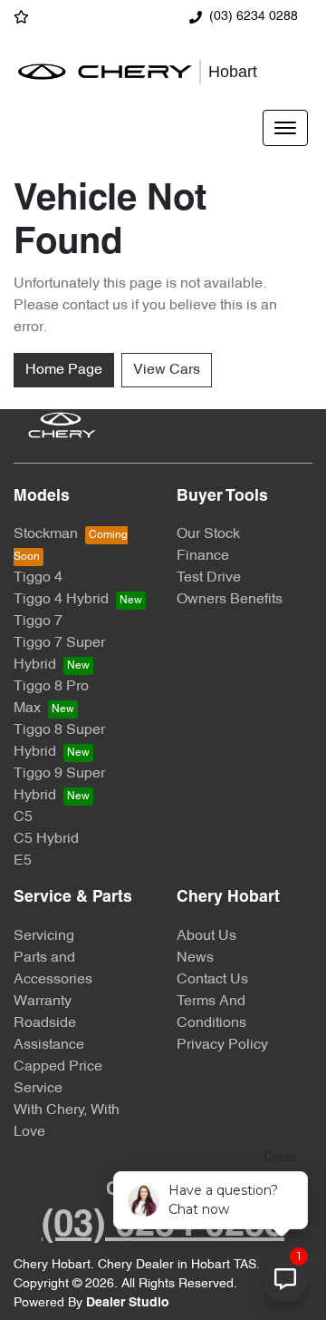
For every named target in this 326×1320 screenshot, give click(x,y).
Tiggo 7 (38, 621)
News (195, 958)
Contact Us (212, 980)
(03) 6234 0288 (253, 17)
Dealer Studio (127, 1303)
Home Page (63, 370)
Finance (203, 556)
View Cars (166, 370)
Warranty (43, 1001)
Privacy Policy (222, 1045)
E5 (23, 861)
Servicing (44, 936)
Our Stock (208, 534)
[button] (285, 128)
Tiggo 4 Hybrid (61, 599)
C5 (23, 817)
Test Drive (209, 578)
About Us (206, 936)
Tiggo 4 (38, 578)
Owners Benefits (230, 599)
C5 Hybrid (46, 839)
